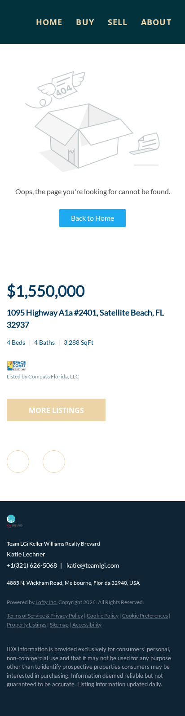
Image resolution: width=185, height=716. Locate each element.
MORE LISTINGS (56, 410)
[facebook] (11, 698)
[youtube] (83, 698)
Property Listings (26, 624)
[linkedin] (29, 698)
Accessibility (86, 624)
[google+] (101, 698)
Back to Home (92, 217)
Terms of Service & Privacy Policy (45, 615)
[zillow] (47, 698)
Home (49, 22)
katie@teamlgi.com (92, 565)
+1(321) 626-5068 (32, 565)
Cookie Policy (103, 615)
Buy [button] (85, 22)
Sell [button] (118, 22)
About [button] (156, 22)
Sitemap (59, 624)
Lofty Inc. (46, 602)
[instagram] (65, 698)
